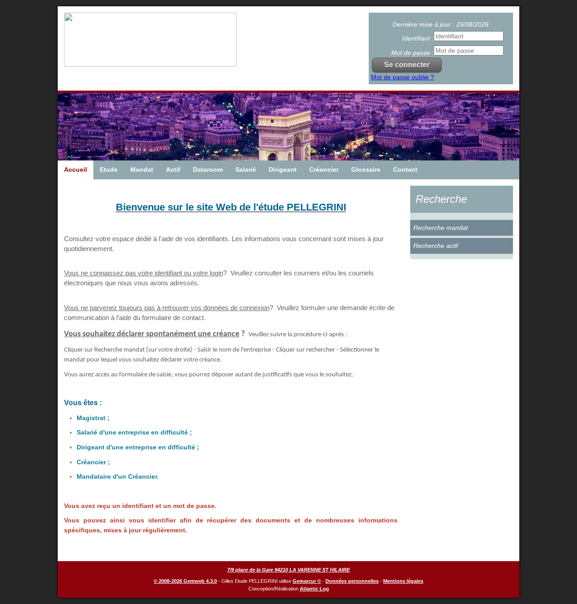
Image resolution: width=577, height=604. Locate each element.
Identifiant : (418, 38)
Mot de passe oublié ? (402, 77)
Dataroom (208, 169)
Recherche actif (435, 245)
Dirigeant (283, 169)
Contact (405, 169)
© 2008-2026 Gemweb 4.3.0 (185, 581)
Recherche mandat (440, 227)
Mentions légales (403, 581)
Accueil (75, 169)
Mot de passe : (412, 52)
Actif (173, 169)
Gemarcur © (307, 581)
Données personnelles (352, 581)
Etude (109, 169)
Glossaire (365, 169)
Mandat (141, 169)
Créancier (324, 169)
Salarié (245, 169)
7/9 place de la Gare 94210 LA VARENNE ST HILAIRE (288, 569)
